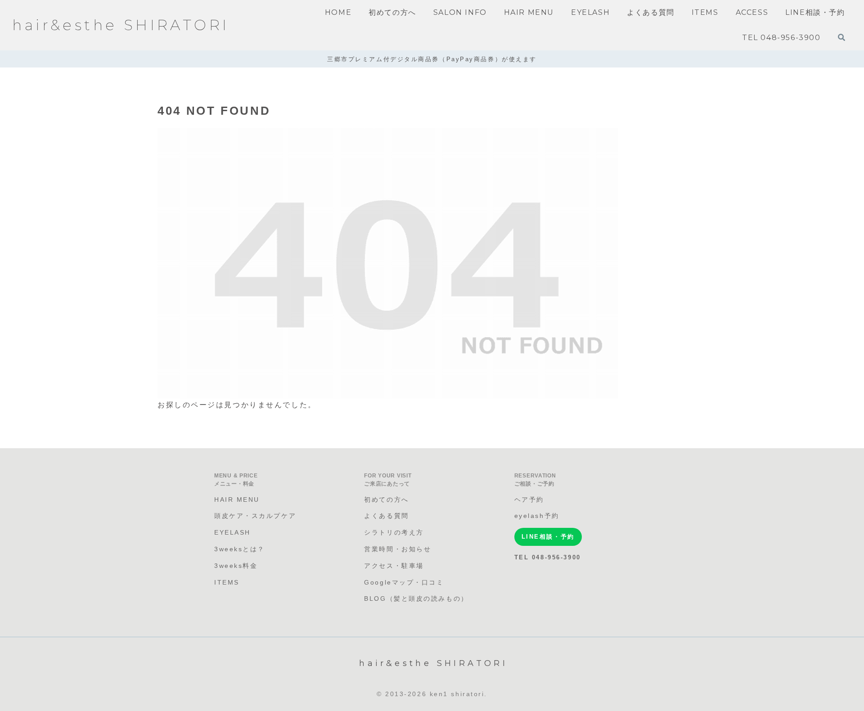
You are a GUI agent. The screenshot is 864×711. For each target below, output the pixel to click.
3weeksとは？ (239, 549)
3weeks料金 (235, 565)
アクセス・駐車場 (393, 565)
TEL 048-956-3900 (547, 557)
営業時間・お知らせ (397, 549)
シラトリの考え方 (393, 532)
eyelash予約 (536, 515)
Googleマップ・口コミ (404, 582)
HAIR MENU (237, 499)
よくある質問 (386, 515)
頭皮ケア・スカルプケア (255, 515)
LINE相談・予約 (548, 536)
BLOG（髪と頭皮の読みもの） (416, 598)
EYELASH (232, 532)
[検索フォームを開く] (841, 37)
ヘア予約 (529, 499)
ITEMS (226, 582)
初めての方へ (386, 499)
